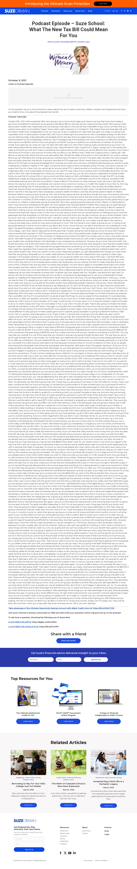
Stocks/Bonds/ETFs (68, 42)
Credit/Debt (64, 841)
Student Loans (84, 42)
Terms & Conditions (101, 860)
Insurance (63, 844)
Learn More (103, 4)
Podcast (107, 827)
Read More (28, 805)
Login (106, 834)
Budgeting (20, 778)
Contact (85, 833)
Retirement (100, 778)
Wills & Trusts (64, 833)
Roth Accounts (54, 42)
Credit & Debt (30, 778)
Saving (38, 778)
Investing (63, 836)
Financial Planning (74, 778)
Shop (106, 831)
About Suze (86, 831)
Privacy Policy (88, 860)
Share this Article (68, 641)
